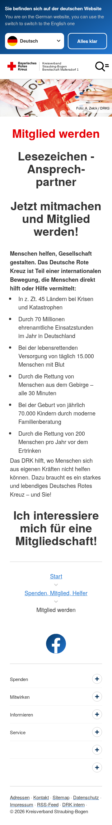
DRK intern (73, 804)
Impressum (21, 804)
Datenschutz (86, 797)
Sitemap (61, 797)
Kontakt (41, 797)
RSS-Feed (47, 804)
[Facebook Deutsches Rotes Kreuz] (56, 644)
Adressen (20, 797)
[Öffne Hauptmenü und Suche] (102, 66)
